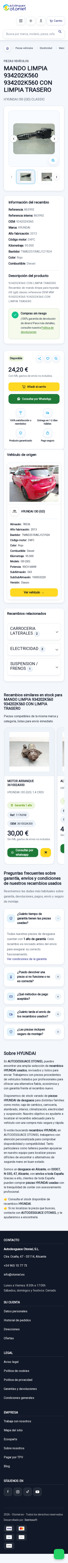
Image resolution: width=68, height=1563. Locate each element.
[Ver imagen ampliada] (34, 138)
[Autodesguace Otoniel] (14, 7)
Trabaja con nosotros (17, 1421)
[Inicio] (7, 48)
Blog (7, 1466)
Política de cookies (16, 1371)
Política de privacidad (18, 1380)
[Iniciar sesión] (41, 21)
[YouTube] (37, 1492)
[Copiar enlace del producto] (56, 358)
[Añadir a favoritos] (47, 358)
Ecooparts (10, 1439)
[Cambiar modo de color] (30, 21)
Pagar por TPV (13, 1457)
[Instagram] (18, 1492)
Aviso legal (11, 1362)
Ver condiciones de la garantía (27, 959)
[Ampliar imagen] (53, 160)
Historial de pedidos (17, 1320)
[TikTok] (27, 1492)
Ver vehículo (32, 592)
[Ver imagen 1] (25, 177)
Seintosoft (31, 1519)
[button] (34, 631)
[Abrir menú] (21, 21)
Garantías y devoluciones (20, 1389)
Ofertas (9, 1338)
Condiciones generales (19, 1398)
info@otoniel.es (14, 1274)
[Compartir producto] (39, 358)
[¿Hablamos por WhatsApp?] (59, 1554)
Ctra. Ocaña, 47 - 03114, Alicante (25, 1256)
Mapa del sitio (13, 1430)
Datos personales (15, 1311)
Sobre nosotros (14, 1448)
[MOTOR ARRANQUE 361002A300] (29, 752)
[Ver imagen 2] (46, 177)
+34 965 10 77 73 (15, 1265)
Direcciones (12, 1329)
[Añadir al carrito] (45, 852)
